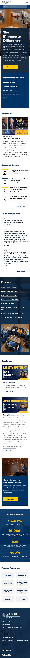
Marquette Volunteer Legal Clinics (22, 583)
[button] (15, 126)
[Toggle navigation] (27, 2)
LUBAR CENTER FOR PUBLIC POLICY (12, 313)
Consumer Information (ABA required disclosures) (15, 640)
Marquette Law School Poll (8, 591)
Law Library (8, 599)
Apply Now (10, 499)
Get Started (10, 67)
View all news (21, 271)
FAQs (3, 647)
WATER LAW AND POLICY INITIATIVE (13, 318)
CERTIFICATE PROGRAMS (9, 295)
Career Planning (8, 583)
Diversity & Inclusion (11, 94)
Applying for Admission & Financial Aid (12, 627)
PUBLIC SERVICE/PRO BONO (10, 299)
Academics (4, 631)
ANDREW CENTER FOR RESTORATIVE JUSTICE (13, 308)
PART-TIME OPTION (7, 303)
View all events (21, 206)
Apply (5, 98)
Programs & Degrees (10, 86)
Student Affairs (5, 634)
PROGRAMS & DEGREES (8, 287)
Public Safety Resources (8, 637)
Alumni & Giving (22, 575)
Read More (9, 391)
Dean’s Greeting (9, 82)
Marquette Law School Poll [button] (12, 139)
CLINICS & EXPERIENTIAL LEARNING (13, 291)
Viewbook (22, 599)
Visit (4, 102)
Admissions (8, 575)
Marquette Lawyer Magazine (22, 591)
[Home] (6, 2)
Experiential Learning (11, 90)
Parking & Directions (7, 650)
